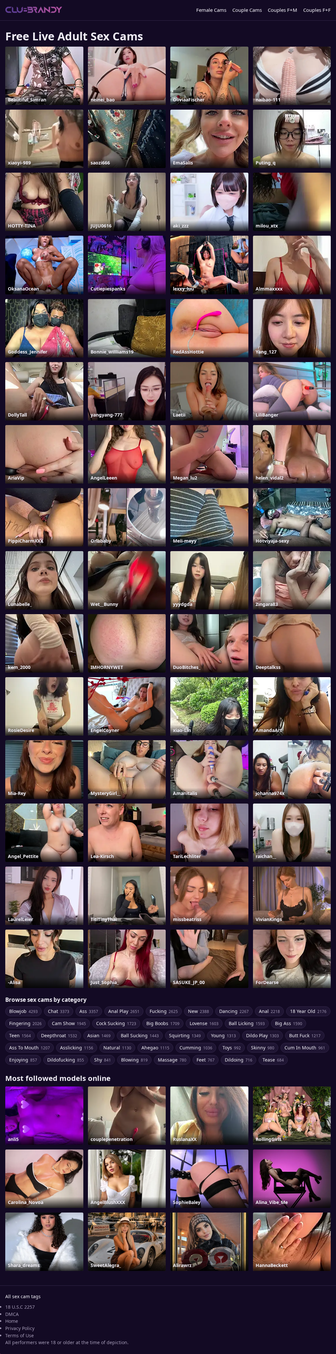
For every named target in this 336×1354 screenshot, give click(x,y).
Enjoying (23, 1060)
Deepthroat (59, 1035)
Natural (117, 1047)
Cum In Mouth (304, 1047)
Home (11, 1321)
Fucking (164, 1011)
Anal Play (123, 1011)
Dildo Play (262, 1035)
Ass (88, 1011)
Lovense (204, 1023)
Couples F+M (282, 10)
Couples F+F (317, 10)
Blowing (134, 1060)
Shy (102, 1060)
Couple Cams (247, 10)
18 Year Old (308, 1011)
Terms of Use (19, 1335)
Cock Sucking (116, 1023)
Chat (58, 1011)
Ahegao (155, 1047)
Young (223, 1035)
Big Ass (288, 1023)
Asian (99, 1035)
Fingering (25, 1023)
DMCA (12, 1314)
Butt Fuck (305, 1035)
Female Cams (211, 10)
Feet (206, 1060)
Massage (172, 1060)
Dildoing (238, 1060)
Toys (231, 1047)
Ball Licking (247, 1023)
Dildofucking (65, 1060)
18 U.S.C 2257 (20, 1307)
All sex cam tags (23, 1296)
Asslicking (76, 1047)
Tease (273, 1060)
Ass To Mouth (29, 1047)
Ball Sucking (140, 1035)
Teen (20, 1035)
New (198, 1011)
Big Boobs (162, 1023)
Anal (269, 1011)
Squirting (185, 1035)
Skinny (262, 1047)
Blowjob (23, 1011)
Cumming (195, 1047)
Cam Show (69, 1023)
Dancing (234, 1011)
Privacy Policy (19, 1328)
